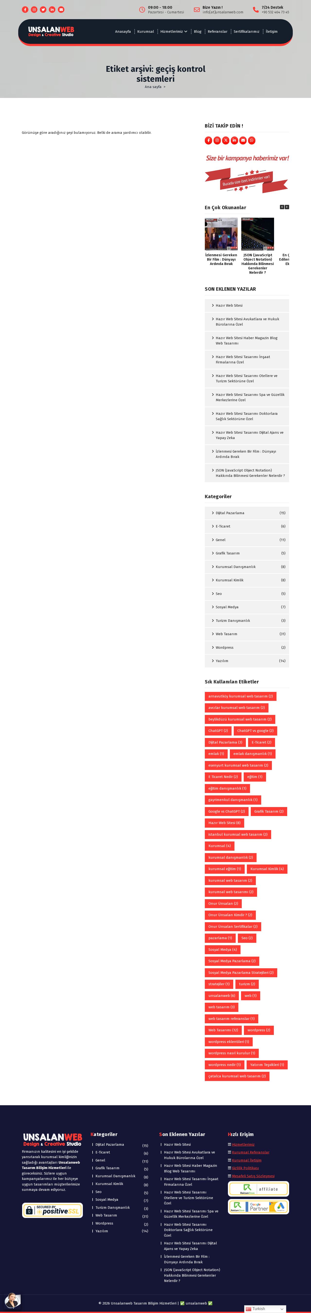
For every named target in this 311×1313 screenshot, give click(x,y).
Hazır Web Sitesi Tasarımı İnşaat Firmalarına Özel (243, 360)
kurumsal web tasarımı (230, 892)
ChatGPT (218, 731)
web (251, 995)
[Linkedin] (234, 140)
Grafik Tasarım (228, 553)
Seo (219, 594)
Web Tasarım (226, 634)
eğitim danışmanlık (227, 788)
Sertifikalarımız (246, 31)
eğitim (254, 777)
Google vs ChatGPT (226, 811)
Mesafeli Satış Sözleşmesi (253, 1176)
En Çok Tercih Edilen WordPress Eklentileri (221, 259)
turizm (247, 984)
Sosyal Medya (227, 607)
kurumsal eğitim (224, 869)
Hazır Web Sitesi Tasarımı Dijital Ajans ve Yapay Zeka (250, 435)
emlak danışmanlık (252, 754)
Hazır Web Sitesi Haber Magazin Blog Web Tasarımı (246, 341)
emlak (216, 754)
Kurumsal (145, 31)
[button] (287, 207)
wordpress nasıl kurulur (231, 1053)
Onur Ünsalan (223, 903)
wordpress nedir (224, 1065)
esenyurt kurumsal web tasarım (238, 765)
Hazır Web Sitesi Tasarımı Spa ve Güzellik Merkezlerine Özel (250, 397)
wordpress (259, 1030)
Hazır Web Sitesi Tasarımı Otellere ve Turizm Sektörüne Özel (246, 379)
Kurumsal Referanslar (250, 1152)
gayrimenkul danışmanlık (233, 800)
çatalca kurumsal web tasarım (237, 1076)
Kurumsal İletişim (247, 1160)
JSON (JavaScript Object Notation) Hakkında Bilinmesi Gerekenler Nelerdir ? (250, 473)
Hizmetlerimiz (171, 31)
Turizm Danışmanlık (233, 620)
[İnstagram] (217, 140)
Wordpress (224, 647)
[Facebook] (208, 140)
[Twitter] (225, 140)
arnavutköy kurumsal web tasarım (240, 696)
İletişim (272, 31)
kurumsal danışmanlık (230, 857)
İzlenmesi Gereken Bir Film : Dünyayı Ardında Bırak (246, 454)
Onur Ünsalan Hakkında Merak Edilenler (257, 259)
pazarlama (220, 938)
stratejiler (219, 984)
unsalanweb (221, 995)
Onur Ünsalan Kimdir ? (230, 915)
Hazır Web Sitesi (229, 305)
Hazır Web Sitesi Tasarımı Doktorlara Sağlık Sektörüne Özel (247, 416)
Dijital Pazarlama (230, 513)
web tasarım (221, 1007)
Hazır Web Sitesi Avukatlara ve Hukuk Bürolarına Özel (247, 322)
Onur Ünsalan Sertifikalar (233, 926)
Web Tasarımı (223, 1030)
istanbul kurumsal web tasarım (238, 834)
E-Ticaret (223, 526)
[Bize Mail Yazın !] (243, 140)
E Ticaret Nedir (223, 777)
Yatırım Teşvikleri (267, 1065)
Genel (220, 540)
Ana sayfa (153, 87)
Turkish (258, 1309)
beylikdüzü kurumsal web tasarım (240, 719)
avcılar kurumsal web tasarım (236, 707)
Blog (197, 31)
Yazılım (222, 661)
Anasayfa (123, 31)
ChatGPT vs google (255, 731)
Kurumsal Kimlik (229, 580)
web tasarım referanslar (231, 1019)
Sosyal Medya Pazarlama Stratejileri (241, 972)
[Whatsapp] (251, 140)
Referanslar (217, 31)
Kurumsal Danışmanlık (236, 567)
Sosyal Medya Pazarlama (232, 961)
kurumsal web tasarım (230, 880)
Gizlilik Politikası (245, 1168)
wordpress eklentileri (228, 1042)
